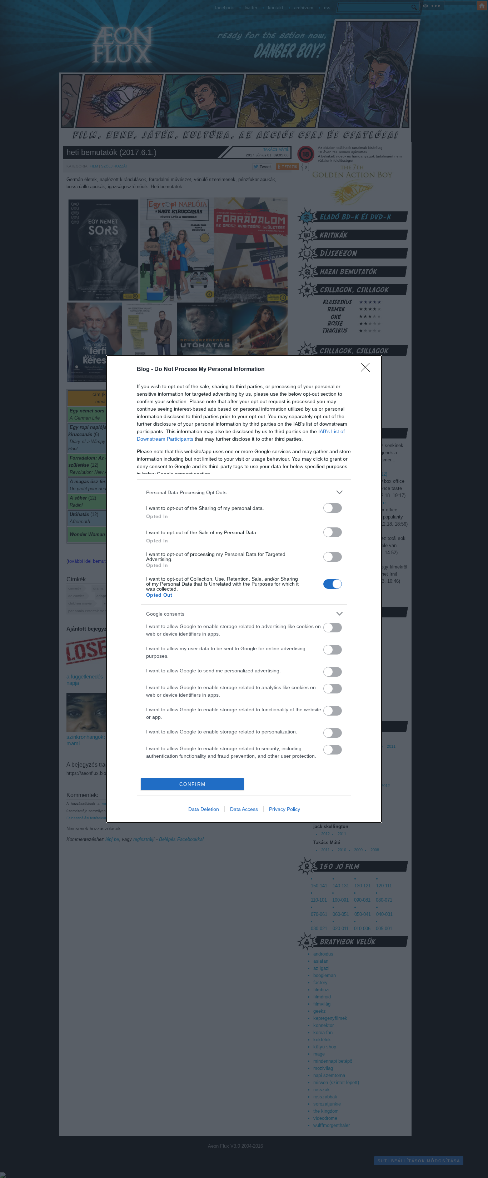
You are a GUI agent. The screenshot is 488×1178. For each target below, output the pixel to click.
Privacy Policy (284, 809)
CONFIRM (192, 784)
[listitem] (244, 492)
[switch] (332, 508)
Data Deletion (203, 809)
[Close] (367, 369)
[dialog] (244, 589)
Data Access (244, 809)
